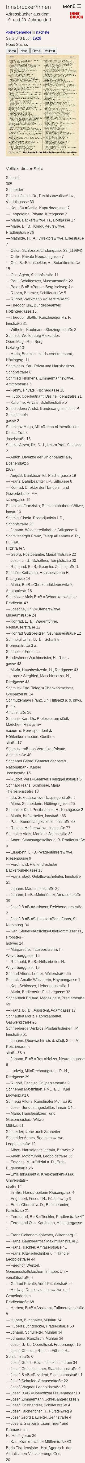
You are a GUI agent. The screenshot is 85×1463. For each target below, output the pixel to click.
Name (12, 51)
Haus (24, 51)
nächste (42, 32)
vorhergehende (18, 32)
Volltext (50, 51)
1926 (37, 38)
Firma (36, 51)
